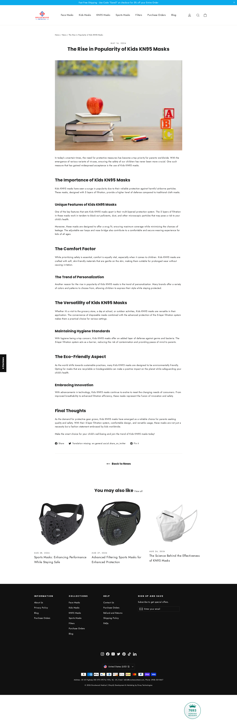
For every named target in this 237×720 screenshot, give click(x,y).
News (64, 35)
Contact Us (108, 602)
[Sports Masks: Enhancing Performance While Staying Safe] (61, 524)
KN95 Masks (103, 15)
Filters (138, 15)
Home (57, 35)
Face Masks (67, 15)
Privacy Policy (41, 607)
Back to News (121, 464)
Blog (173, 15)
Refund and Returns (112, 613)
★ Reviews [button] (3, 363)
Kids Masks (85, 15)
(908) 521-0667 (157, 680)
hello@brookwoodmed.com (134, 680)
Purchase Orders (156, 15)
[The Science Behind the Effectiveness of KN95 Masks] (176, 523)
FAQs (105, 623)
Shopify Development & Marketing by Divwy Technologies (130, 685)
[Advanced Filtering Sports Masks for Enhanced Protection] (118, 524)
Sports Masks (123, 15)
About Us (38, 602)
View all (138, 491)
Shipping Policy (111, 618)
